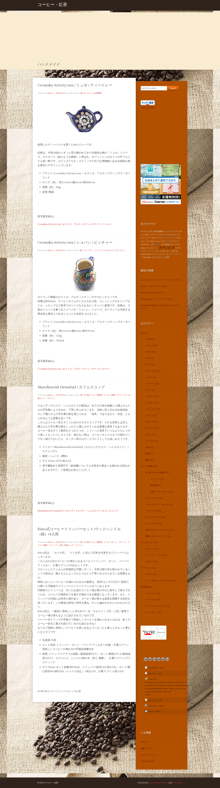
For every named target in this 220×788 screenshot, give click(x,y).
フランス (149, 415)
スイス (148, 364)
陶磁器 (160, 231)
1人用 (162, 251)
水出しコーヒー (151, 235)
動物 (167, 244)
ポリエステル (175, 244)
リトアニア (150, 441)
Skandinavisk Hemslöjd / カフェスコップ (71, 387)
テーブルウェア (108, 250)
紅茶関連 (97, 93)
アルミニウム (157, 254)
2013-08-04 (60, 395)
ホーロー (144, 231)
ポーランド (88, 93)
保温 (156, 231)
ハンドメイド (169, 231)
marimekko (145, 244)
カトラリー (150, 549)
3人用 (177, 238)
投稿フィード (146, 748)
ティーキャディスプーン (156, 606)
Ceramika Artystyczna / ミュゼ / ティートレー (75, 85)
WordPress (177, 783)
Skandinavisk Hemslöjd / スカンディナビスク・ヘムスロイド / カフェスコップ (78, 510)
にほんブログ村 (147, 107)
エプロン (149, 574)
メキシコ (149, 434)
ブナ (148, 241)
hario (174, 234)
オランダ (149, 352)
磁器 (157, 244)
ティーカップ (151, 600)
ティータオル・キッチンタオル (158, 581)
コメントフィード (148, 755)
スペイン (149, 377)
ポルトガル (150, 422)
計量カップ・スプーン (73, 545)
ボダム (150, 231)
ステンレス (167, 248)
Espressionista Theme (158, 783)
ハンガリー (150, 403)
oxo (170, 235)
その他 (148, 339)
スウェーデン (122, 395)
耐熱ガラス (168, 237)
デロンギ (175, 241)
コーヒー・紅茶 (52, 5)
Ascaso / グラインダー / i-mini (154, 286)
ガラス (159, 238)
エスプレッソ (152, 248)
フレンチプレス (152, 523)
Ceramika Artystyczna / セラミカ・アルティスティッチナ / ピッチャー (74, 368)
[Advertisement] (110, 34)
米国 (147, 453)
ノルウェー (150, 396)
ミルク (152, 244)
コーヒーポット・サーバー (115, 542)
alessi (154, 238)
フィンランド (151, 409)
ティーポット (151, 612)
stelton (143, 248)
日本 (61, 545)
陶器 (167, 257)
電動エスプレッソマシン (156, 536)
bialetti (148, 257)
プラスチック (163, 235)
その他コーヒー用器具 (92, 395)
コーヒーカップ (152, 498)
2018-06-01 (60, 93)
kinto (152, 241)
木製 (168, 241)
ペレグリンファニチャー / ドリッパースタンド (161, 280)
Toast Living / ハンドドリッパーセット (157, 299)
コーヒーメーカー (153, 517)
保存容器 (154, 485)
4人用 (173, 251)
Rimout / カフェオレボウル (152, 292)
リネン (156, 251)
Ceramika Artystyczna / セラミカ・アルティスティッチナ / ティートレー (75, 224)
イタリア (149, 345)
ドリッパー (53, 545)
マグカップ (150, 562)
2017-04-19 (60, 250)
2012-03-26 (60, 542)
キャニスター (160, 241)
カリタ (166, 254)
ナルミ (167, 251)
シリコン (149, 251)
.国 (81, 93)
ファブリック (146, 568)
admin (49, 93)
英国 (147, 460)
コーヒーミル (151, 511)
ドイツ (148, 390)
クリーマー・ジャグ (91, 250)
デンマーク (150, 383)
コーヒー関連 (109, 395)
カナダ (148, 358)
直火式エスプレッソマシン (157, 530)
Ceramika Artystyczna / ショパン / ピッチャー (75, 242)
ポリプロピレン (158, 257)
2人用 (163, 244)
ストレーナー (151, 593)
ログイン (144, 742)
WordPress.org (147, 761)
